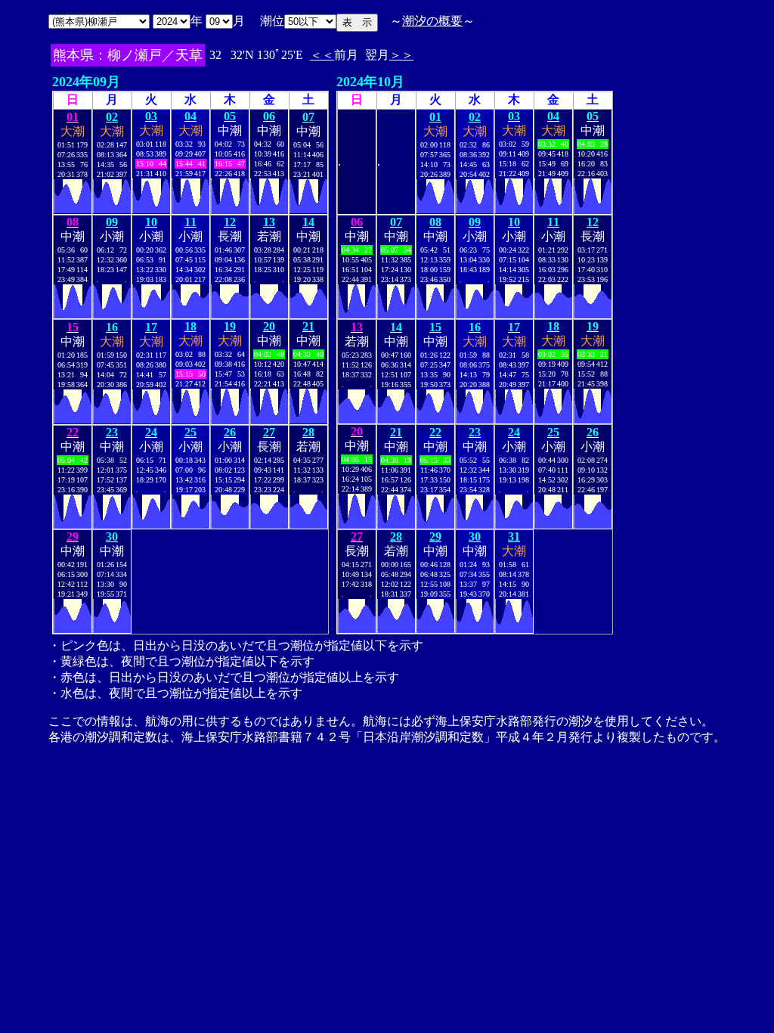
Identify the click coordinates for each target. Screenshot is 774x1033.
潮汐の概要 (432, 20)
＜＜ (322, 54)
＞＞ (401, 54)
